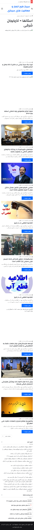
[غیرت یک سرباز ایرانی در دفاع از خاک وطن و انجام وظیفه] (17, 45)
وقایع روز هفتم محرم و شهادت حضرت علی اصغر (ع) (17, 422)
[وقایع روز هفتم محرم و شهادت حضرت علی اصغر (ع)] (17, 407)
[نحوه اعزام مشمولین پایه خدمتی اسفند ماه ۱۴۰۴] (17, 91)
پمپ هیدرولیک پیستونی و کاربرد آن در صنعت (19, 1)
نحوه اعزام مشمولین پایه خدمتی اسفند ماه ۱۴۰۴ (18, 112)
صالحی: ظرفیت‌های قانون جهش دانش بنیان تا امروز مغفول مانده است (19, 188)
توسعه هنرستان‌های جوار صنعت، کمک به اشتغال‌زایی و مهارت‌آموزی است (18, 344)
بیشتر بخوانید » (27, 73)
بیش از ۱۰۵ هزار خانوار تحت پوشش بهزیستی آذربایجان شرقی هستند (17, 382)
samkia (30, 62)
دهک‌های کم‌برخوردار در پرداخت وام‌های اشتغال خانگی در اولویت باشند (18, 150)
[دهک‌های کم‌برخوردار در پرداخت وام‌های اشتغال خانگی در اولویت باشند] (17, 135)
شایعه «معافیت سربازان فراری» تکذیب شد (21, 465)
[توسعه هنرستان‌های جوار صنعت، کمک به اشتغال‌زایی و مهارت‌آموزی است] (17, 324)
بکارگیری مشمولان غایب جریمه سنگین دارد (21, 470)
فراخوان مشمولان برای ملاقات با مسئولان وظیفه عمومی (18, 458)
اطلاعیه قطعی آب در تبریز (23, 222)
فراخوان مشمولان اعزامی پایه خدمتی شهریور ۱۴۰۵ (19, 456)
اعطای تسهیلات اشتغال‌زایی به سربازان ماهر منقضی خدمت (17, 446)
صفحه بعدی (7, 436)
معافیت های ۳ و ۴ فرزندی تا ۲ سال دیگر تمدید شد (20, 477)
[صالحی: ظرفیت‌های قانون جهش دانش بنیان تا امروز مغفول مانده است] (17, 173)
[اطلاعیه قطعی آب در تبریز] (17, 210)
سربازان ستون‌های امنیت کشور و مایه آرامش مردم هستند (18, 486)
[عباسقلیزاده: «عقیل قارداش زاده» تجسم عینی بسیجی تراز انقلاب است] (17, 244)
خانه (31, 16)
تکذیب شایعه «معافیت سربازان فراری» (22, 468)
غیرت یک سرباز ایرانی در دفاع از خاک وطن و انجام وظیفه (17, 65)
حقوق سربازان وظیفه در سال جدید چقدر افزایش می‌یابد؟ (18, 484)
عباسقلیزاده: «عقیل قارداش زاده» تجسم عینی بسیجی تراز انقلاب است (18, 260)
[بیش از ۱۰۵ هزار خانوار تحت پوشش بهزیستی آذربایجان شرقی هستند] (17, 367)
